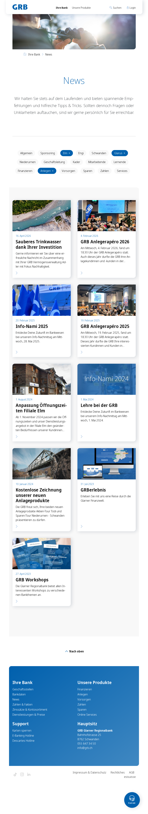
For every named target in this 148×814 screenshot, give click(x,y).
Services (122, 171)
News (15, 699)
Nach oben (76, 651)
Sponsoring (47, 153)
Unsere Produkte (81, 7)
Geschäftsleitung (54, 162)
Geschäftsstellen (22, 689)
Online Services (87, 715)
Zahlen (104, 171)
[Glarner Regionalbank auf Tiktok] (15, 774)
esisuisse (130, 777)
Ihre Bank (62, 7)
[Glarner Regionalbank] (30, 7)
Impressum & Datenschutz (89, 772)
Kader (76, 162)
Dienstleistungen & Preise (28, 715)
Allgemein (26, 153)
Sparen (87, 171)
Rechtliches (118, 772)
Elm (66, 153)
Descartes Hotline (23, 741)
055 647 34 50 (86, 743)
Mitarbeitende (97, 162)
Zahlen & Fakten (22, 704)
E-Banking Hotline (23, 736)
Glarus (119, 153)
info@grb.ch (84, 748)
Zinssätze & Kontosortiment (29, 710)
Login (132, 7)
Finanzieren (25, 171)
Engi (81, 153)
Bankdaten (19, 694)
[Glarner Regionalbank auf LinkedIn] (29, 774)
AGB (131, 772)
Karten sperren (21, 730)
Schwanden (99, 153)
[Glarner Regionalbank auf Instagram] (22, 774)
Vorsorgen (68, 171)
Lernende (120, 162)
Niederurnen (28, 162)
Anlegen (47, 171)
